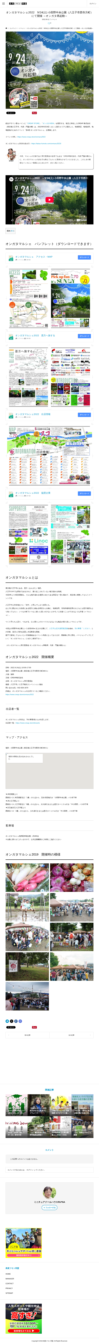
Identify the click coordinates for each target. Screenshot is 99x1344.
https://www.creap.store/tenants (28, 723)
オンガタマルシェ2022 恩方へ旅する (35, 335)
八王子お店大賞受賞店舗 (58, 628)
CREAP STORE (33, 123)
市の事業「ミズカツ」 (83, 628)
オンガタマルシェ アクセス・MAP (34, 256)
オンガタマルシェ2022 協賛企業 (32, 493)
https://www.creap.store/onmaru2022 (31, 137)
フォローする (51, 1208)
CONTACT (10, 1283)
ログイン (93, 4)
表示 (12, 231)
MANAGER (10, 1279)
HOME (8, 1274)
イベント (54, 19)
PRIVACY (9, 1288)
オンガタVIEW (48, 123)
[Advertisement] (50, 1061)
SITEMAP (9, 1293)
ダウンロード (84, 257)
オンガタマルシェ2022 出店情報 (32, 414)
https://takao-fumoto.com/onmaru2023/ (46, 143)
